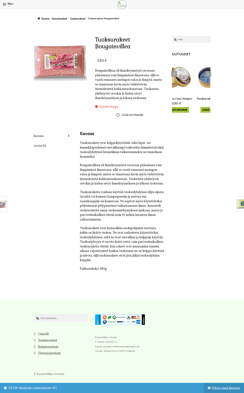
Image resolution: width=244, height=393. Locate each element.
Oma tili (43, 334)
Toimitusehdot (47, 340)
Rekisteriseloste (48, 346)
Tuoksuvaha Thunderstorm (192, 98)
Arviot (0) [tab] (40, 146)
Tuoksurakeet (77, 18)
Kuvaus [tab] (39, 136)
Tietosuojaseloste (49, 353)
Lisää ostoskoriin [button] (192, 109)
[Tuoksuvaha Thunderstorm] (192, 77)
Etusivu (45, 18)
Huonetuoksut (59, 18)
